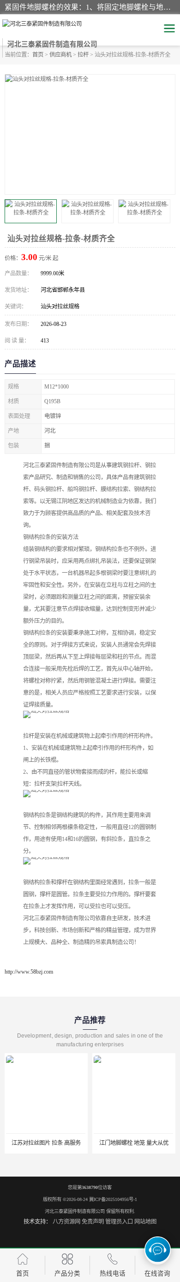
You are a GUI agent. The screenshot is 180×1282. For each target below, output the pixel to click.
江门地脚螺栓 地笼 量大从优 (133, 1143)
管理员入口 (119, 1221)
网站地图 (145, 1221)
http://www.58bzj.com (29, 972)
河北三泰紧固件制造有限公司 (75, 1211)
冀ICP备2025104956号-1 (113, 1199)
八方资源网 (66, 1221)
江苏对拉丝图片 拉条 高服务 (46, 1143)
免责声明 (93, 1221)
